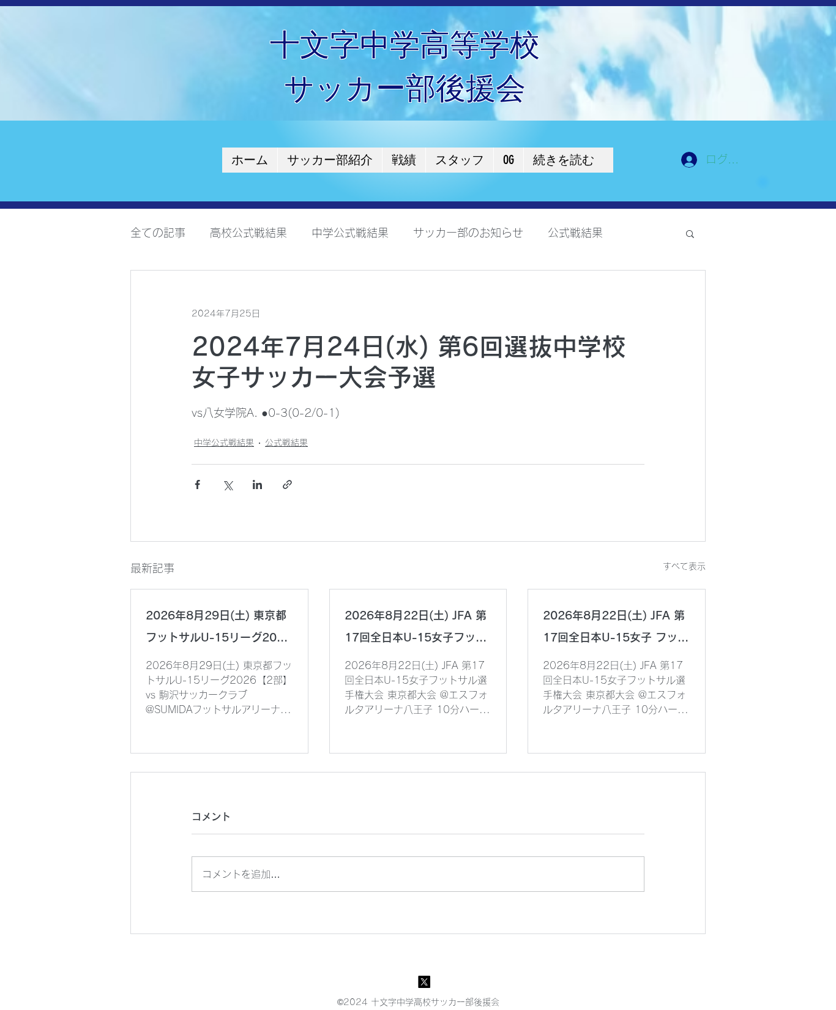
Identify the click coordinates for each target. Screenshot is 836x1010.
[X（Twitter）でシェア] (227, 484)
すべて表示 (684, 566)
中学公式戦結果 (350, 232)
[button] (690, 233)
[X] (424, 982)
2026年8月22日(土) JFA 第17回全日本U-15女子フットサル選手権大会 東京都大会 (416, 629)
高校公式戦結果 (248, 232)
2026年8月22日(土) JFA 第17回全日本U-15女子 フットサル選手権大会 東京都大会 (616, 629)
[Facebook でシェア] (197, 484)
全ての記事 (157, 232)
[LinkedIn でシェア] (257, 484)
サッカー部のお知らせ (468, 232)
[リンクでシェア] (287, 484)
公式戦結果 (575, 232)
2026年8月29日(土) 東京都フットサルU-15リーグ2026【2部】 (218, 629)
